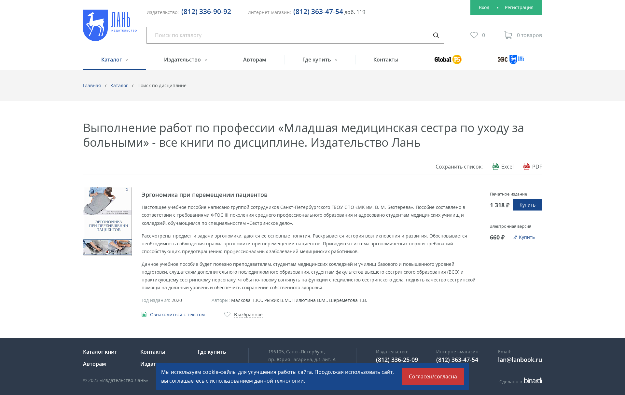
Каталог (112, 59)
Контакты (385, 59)
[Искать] (436, 35)
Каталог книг (100, 351)
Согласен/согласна (433, 376)
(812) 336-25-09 (397, 359)
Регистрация (519, 7)
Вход (484, 7)
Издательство (183, 59)
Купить (527, 205)
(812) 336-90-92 (206, 11)
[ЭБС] (511, 62)
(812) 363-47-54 (318, 11)
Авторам (254, 59)
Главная (92, 85)
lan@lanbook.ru (520, 359)
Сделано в (519, 381)
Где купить (317, 59)
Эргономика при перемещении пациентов (205, 194)
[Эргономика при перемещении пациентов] (107, 221)
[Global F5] (448, 62)
